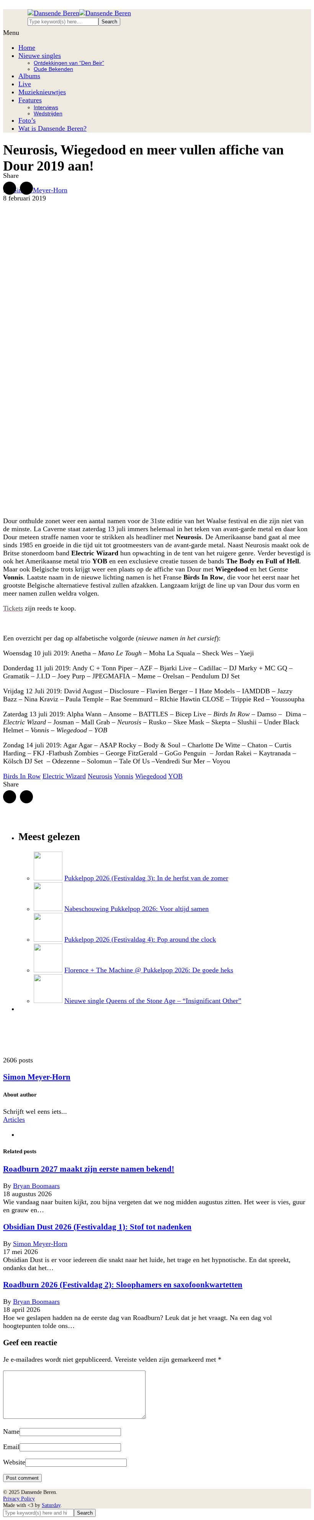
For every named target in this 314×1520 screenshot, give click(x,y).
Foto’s (27, 120)
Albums (29, 76)
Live (24, 84)
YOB (175, 776)
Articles (14, 1119)
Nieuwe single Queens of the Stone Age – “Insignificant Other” (152, 1001)
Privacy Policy (19, 1498)
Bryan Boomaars (36, 1186)
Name (11, 1431)
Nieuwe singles (39, 55)
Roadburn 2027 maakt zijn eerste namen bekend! (88, 1169)
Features (30, 100)
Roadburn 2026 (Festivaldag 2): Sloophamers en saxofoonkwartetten (122, 1284)
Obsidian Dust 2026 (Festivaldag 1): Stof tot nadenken (97, 1226)
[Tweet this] (26, 188)
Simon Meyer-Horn (40, 190)
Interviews (46, 107)
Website (14, 1462)
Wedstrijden (48, 113)
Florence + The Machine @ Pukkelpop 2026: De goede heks (148, 970)
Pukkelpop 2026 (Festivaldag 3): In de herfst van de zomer (146, 878)
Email (11, 1447)
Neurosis (100, 776)
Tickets (13, 608)
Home (26, 47)
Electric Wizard (64, 776)
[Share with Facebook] (9, 188)
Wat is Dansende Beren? (52, 128)
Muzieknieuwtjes (42, 92)
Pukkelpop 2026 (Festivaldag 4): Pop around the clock (140, 939)
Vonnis (123, 776)
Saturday (51, 1505)
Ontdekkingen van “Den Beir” (69, 63)
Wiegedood (151, 776)
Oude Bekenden (53, 69)
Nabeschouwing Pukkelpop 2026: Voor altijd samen (136, 909)
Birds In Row (22, 776)
